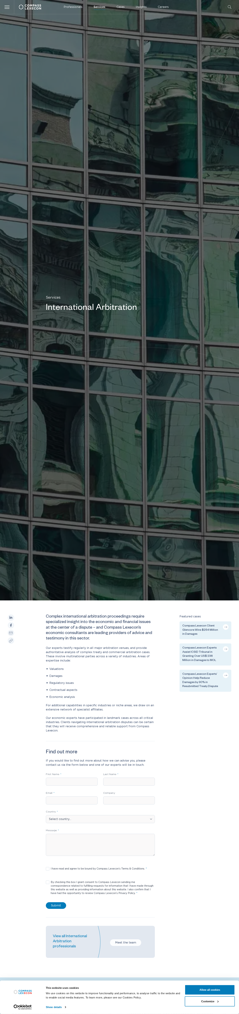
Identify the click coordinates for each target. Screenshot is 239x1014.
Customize (207, 1001)
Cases (121, 7)
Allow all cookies (209, 989)
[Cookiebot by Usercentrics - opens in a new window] (22, 1007)
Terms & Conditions (132, 869)
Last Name (110, 774)
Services (99, 7)
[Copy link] (11, 641)
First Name (52, 774)
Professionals (73, 7)
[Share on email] (11, 633)
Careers (163, 7)
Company (109, 793)
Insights (141, 7)
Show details (54, 1007)
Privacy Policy (126, 893)
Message (51, 830)
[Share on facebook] (11, 625)
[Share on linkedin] (11, 617)
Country (51, 812)
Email (49, 793)
